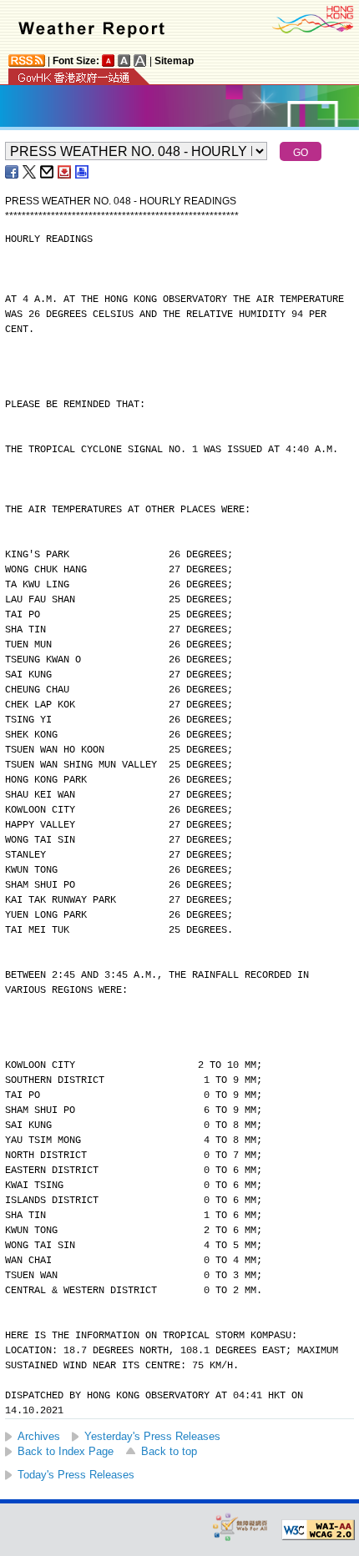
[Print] (82, 172)
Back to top (169, 1451)
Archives (39, 1436)
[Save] (65, 172)
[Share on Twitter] (30, 172)
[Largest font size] (140, 60)
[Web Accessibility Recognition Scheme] (240, 1526)
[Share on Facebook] (12, 172)
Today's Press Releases (76, 1474)
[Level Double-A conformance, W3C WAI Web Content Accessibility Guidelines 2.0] (318, 1530)
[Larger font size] (124, 60)
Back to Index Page (66, 1451)
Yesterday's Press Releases (152, 1436)
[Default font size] (108, 60)
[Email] (47, 172)
